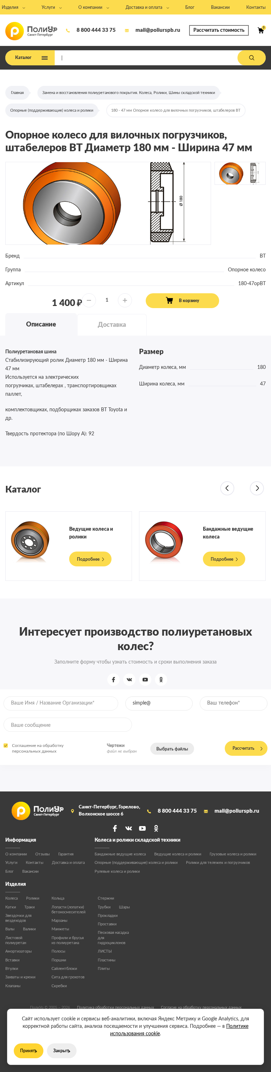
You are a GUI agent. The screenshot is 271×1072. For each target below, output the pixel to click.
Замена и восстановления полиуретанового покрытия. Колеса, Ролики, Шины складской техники (128, 93)
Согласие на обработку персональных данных (201, 1007)
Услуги (11, 863)
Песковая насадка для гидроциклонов (113, 938)
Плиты (104, 969)
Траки (29, 907)
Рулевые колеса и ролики (117, 871)
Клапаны (12, 986)
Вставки (12, 960)
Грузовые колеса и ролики (233, 854)
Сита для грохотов (68, 977)
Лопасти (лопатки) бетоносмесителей (68, 909)
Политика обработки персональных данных (115, 1007)
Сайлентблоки (64, 969)
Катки (10, 907)
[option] (108, 203)
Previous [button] (227, 488)
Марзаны (59, 921)
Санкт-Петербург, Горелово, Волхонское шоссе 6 (109, 811)
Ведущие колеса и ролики (177, 854)
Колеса (11, 898)
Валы (9, 929)
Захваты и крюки (20, 977)
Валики (29, 929)
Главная (17, 93)
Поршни (59, 960)
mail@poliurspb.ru (158, 30)
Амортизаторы (18, 951)
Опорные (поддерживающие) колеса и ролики (51, 110)
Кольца (58, 898)
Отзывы (42, 854)
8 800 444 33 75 (96, 30)
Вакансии (30, 871)
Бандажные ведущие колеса (120, 854)
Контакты (34, 863)
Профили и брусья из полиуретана (68, 940)
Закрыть (61, 1051)
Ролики (32, 898)
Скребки (59, 986)
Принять (28, 1051)
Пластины (106, 960)
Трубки (104, 907)
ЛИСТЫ (105, 951)
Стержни (106, 898)
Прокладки (108, 916)
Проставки (107, 924)
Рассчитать (243, 748)
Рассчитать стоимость (219, 30)
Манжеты (60, 929)
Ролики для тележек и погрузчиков (218, 863)
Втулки (11, 969)
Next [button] (257, 488)
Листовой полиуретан (15, 940)
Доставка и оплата (68, 863)
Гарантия (65, 854)
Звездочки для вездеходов (18, 918)
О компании (16, 854)
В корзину (189, 301)
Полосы (58, 951)
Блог (9, 871)
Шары (124, 907)
